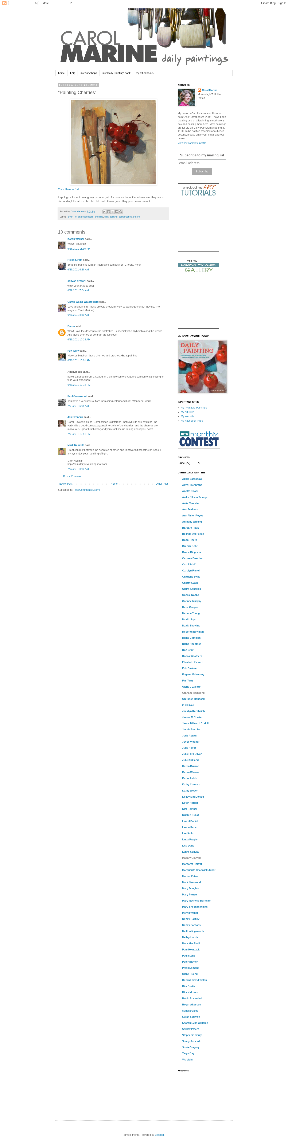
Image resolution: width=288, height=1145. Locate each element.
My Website (187, 416)
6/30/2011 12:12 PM (78, 384)
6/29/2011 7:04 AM (78, 290)
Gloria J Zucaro (191, 686)
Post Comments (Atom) (87, 489)
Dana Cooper (190, 607)
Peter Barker (190, 961)
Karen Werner (75, 239)
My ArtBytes (187, 412)
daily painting (110, 216)
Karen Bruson (190, 766)
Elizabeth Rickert (192, 662)
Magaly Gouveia (191, 857)
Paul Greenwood (77, 396)
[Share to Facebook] (116, 212)
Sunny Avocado (191, 1041)
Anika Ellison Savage (194, 497)
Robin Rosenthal (192, 998)
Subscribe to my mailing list (202, 155)
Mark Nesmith (75, 445)
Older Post (162, 483)
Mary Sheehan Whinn (194, 906)
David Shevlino (191, 625)
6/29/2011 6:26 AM (78, 269)
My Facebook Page (192, 420)
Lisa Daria (188, 845)
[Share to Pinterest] (120, 212)
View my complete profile (192, 143)
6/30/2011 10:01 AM (78, 360)
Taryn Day (188, 1053)
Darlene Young (191, 613)
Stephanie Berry (192, 1035)
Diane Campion (191, 637)
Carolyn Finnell (191, 570)
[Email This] (104, 212)
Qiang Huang (190, 974)
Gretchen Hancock (193, 698)
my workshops (89, 73)
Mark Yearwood (191, 882)
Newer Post (65, 483)
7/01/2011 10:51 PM (78, 434)
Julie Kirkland (190, 760)
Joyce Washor (190, 741)
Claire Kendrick (191, 588)
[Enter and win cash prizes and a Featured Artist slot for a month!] (199, 447)
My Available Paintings (194, 407)
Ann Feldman (190, 509)
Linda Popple (190, 839)
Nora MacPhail (191, 943)
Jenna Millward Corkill (195, 723)
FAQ (72, 73)
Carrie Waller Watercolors (83, 301)
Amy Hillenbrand (192, 485)
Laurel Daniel (190, 821)
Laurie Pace (189, 827)
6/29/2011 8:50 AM (78, 314)
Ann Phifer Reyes (192, 515)
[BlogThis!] (108, 212)
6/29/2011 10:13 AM (78, 339)
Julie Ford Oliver (192, 754)
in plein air (188, 705)
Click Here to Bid (68, 189)
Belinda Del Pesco (193, 533)
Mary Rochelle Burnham (196, 900)
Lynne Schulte (190, 851)
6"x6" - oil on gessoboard (80, 216)
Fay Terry (73, 350)
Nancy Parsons (191, 925)
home (61, 73)
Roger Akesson (191, 1004)
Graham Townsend (193, 692)
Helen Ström (74, 259)
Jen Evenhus (75, 417)
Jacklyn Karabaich (193, 711)
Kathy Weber (190, 790)
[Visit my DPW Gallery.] (198, 273)
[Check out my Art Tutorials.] (198, 196)
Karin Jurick (189, 778)
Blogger (159, 1134)
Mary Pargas (190, 894)
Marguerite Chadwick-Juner (198, 870)
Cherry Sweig (190, 582)
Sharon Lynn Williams (195, 1022)
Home (114, 483)
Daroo (71, 326)
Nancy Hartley (190, 919)
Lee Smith (188, 833)
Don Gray (188, 650)
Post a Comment (72, 476)
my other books (144, 73)
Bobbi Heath (189, 540)
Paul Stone (188, 955)
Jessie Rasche (191, 729)
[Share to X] (112, 212)
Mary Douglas (190, 888)
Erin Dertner (189, 668)
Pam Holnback (191, 949)
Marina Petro (190, 876)
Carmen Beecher (192, 558)
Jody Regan (189, 735)
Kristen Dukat (190, 815)
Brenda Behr (190, 546)
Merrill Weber (190, 912)
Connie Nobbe (190, 595)
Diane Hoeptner (191, 643)
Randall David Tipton (194, 980)
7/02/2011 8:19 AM (78, 469)
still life (136, 216)
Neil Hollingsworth (193, 931)
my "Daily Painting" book (116, 73)
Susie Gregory (190, 1047)
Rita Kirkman (190, 992)
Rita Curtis (188, 986)
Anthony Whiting (192, 521)
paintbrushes (125, 216)
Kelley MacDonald (193, 796)
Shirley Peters (190, 1029)
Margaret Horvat (192, 864)
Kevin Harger (190, 802)
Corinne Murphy (191, 601)
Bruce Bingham (191, 552)
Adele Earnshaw (192, 478)
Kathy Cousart (191, 784)
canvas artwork (76, 281)
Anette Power (190, 491)
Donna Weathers (192, 656)
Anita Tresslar (190, 503)
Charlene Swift (191, 576)
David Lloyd (189, 619)
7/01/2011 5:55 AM (78, 406)
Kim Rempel (189, 809)
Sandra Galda (190, 1010)
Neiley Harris (190, 937)
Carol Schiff (189, 564)
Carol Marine (209, 90)
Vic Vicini (187, 1059)
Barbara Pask (190, 527)
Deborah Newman (193, 631)
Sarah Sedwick (191, 1016)
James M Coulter (192, 717)
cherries (99, 216)
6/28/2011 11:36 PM (78, 248)
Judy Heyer (189, 747)
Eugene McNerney (193, 674)
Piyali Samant (190, 967)
